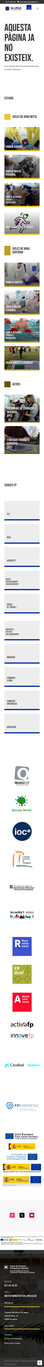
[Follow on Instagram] (12, 1215)
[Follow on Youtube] (31, 1215)
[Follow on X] (22, 1215)
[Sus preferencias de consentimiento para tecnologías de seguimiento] (39, 1362)
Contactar (8, 1335)
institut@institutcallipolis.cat (20, 1296)
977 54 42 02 (10, 1285)
